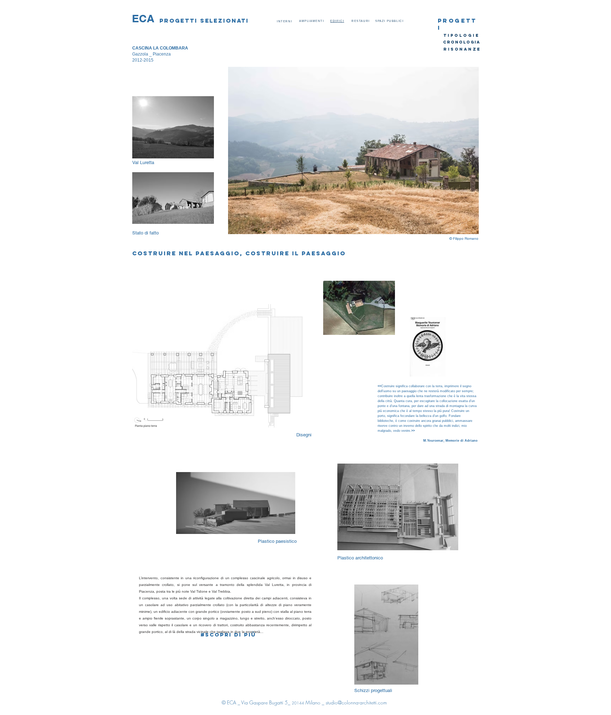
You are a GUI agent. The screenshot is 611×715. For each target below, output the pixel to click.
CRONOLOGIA (462, 42)
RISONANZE (462, 49)
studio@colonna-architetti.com (356, 702)
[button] (353, 150)
